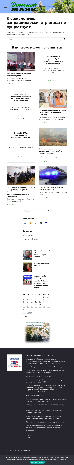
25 (28, 307)
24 (24, 307)
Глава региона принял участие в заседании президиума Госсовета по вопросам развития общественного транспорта (21, 192)
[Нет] (72, 460)
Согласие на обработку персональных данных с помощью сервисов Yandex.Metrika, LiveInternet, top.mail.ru (44, 428)
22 (44, 304)
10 (23, 302)
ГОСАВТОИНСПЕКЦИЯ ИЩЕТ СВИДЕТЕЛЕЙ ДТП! (51, 189)
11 (27, 302)
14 (40, 302)
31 (23, 309)
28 (40, 307)
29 (44, 307)
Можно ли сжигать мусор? (41, 264)
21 (40, 304)
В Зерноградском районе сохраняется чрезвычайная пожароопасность (51, 151)
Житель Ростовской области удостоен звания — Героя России (42, 254)
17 (23, 304)
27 (36, 307)
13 (36, 302)
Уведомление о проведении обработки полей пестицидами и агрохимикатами (53, 60)
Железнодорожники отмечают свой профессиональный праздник (52, 112)
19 (31, 304)
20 (36, 304)
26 (32, 307)
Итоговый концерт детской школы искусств (19, 75)
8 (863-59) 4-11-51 (29, 235)
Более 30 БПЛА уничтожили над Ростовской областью (20, 135)
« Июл (25, 316)
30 (49, 307)
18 (28, 304)
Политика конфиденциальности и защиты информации (46, 422)
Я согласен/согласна (37, 462)
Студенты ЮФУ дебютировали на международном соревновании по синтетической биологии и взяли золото (41, 282)
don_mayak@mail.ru (30, 239)
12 (31, 302)
